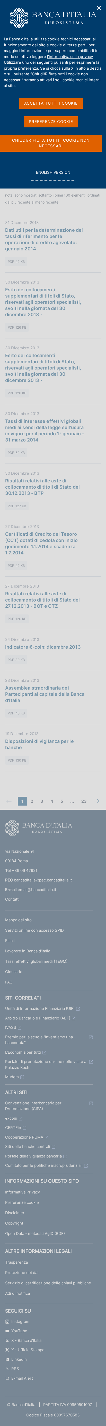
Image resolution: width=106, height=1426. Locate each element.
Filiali (10, 940)
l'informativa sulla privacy (70, 56)
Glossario (13, 971)
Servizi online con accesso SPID (34, 930)
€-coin (11, 1118)
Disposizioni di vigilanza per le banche (39, 744)
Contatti (12, 899)
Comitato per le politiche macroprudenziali (44, 1165)
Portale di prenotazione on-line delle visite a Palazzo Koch (45, 1064)
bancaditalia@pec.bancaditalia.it (43, 880)
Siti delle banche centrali (27, 1146)
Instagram (20, 1321)
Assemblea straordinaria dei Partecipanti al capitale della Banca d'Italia (44, 694)
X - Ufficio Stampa (27, 1349)
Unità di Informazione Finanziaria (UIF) (40, 1008)
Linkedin (19, 1359)
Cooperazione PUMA (24, 1137)
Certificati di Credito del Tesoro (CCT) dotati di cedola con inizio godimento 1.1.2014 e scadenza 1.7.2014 (41, 543)
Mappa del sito (18, 919)
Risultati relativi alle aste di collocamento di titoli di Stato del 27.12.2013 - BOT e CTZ (42, 600)
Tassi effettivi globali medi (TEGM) (36, 961)
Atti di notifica (17, 1293)
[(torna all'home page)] (38, 829)
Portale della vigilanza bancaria (33, 1156)
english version (53, 175)
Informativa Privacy (22, 1192)
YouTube (19, 1330)
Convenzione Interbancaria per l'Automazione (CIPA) (33, 1106)
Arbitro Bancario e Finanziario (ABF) (37, 1018)
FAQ (8, 982)
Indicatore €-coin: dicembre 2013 (43, 647)
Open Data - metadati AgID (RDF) (35, 1233)
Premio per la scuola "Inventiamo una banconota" (39, 1039)
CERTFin (13, 1127)
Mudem (12, 1076)
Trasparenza (16, 1262)
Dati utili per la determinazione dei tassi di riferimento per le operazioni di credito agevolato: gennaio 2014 (44, 239)
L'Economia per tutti (23, 1052)
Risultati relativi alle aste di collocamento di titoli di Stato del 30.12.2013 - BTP (42, 487)
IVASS (10, 1027)
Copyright (14, 1223)
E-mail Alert (22, 1378)
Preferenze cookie (22, 1202)
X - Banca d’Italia (26, 1340)
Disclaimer (14, 1212)
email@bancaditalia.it (37, 889)
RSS (15, 1368)
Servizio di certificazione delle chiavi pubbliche (48, 1282)
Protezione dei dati (22, 1272)
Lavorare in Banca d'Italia (27, 951)
